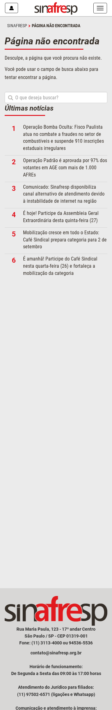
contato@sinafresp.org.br (56, 652)
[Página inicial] (56, 8)
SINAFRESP (17, 25)
